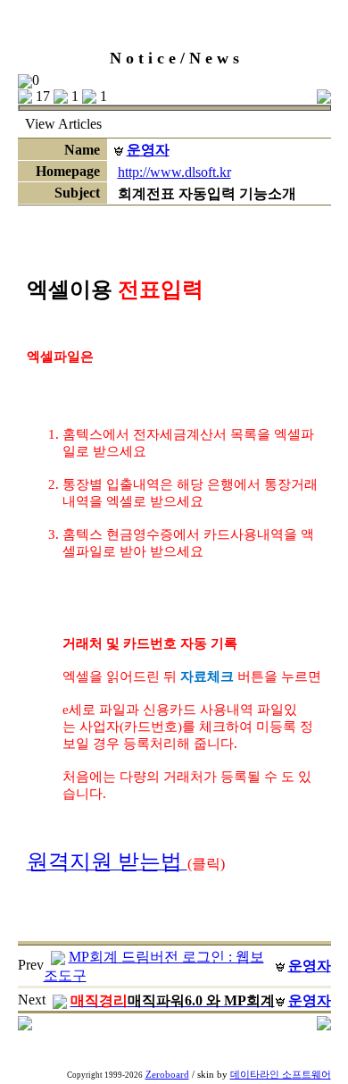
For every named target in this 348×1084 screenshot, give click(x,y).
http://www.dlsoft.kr (174, 172)
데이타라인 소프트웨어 (280, 1075)
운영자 (148, 149)
